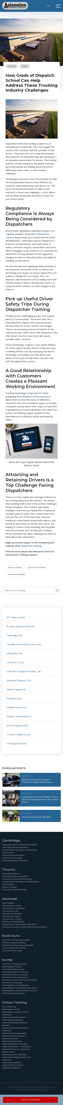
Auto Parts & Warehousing (13, 969)
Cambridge (12, 635)
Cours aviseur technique (12, 950)
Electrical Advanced (10, 1038)
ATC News (12, 66)
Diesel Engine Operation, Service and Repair (15, 1013)
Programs (12, 698)
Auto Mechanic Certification (13, 908)
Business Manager (9, 887)
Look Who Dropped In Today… (22, 671)
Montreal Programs (16, 680)
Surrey (24, 66)
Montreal (26, 776)
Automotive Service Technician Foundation (19, 844)
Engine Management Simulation (15, 1044)
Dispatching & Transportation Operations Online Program (14, 1034)
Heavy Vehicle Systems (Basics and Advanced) (16, 1058)
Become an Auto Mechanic (13, 921)
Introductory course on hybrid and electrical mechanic (24, 927)
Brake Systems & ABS (11, 1009)
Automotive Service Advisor (13, 855)
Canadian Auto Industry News (21, 644)
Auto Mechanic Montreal (12, 913)
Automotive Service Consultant (15, 974)
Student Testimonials (17, 716)
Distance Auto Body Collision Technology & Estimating (14, 1018)
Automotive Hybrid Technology (15, 972)
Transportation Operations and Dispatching (20, 881)
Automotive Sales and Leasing (14, 889)
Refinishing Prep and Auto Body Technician (20, 990)
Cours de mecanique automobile (16, 940)
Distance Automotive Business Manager (14, 1024)
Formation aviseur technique (14, 942)
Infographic (12, 653)
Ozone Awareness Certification (15, 860)
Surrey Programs (15, 725)
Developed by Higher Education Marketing (31, 1090)
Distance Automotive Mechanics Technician (15, 1029)
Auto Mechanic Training (12, 919)
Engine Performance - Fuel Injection (16, 1046)
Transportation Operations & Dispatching (19, 850)
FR (48, 5)
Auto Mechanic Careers (11, 905)
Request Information (30, 1100)
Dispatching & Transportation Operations (19, 924)
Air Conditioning (9, 1006)
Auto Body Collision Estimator (14, 964)
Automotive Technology (12, 858)
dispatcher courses (36, 568)
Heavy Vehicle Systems (11, 1062)
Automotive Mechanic (11, 873)
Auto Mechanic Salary (11, 916)
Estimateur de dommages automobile (18, 945)
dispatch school (30, 396)
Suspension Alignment (11, 1068)
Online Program (14, 689)
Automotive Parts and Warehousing (17, 879)
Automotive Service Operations (15, 847)
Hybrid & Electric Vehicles (12, 1065)
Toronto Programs (16, 734)
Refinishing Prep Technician (13, 993)
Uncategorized (14, 743)
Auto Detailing (8, 852)
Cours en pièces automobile (14, 948)
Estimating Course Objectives (14, 1054)
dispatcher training (31, 545)
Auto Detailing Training (11, 966)
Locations (11, 662)
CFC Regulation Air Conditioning (15, 985)
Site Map (39, 1087)
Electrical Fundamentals (12, 1041)
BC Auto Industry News (18, 626)
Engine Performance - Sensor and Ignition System (16, 1050)
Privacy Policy (50, 1087)
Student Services (15, 707)
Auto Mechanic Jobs (10, 911)
